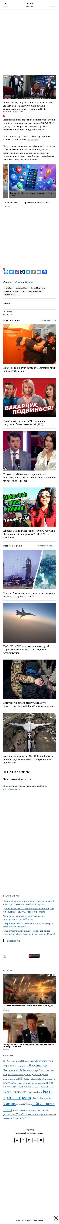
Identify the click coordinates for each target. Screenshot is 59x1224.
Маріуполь (21, 1083)
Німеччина (7, 1087)
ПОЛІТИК (33, 139)
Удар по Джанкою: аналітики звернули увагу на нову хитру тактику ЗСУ (29, 594)
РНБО (35, 1092)
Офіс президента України (37, 1087)
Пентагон (50, 1087)
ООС (25, 1087)
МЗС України (9, 1083)
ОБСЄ (15, 1087)
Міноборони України (35, 1083)
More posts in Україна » (47, 546)
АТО (21, 1061)
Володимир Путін (34, 1070)
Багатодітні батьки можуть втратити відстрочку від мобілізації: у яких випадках (29, 704)
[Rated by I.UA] (9, 957)
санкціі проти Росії (16, 1118)
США (40, 1098)
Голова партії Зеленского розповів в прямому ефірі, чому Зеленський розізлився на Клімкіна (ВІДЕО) (29, 477)
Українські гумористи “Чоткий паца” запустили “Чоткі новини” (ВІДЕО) (24, 422)
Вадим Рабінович (11, 291)
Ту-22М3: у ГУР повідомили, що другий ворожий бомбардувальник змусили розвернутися (26, 649)
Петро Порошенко (14, 1092)
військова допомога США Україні (24, 1110)
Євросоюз (11, 1061)
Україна (29, 281)
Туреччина (47, 1098)
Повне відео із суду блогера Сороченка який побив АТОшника (29, 369)
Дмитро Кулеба (17, 1075)
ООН (20, 1086)
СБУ (34, 1098)
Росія (39, 1092)
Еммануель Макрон (10, 1079)
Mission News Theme (24, 1220)
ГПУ (23, 291)
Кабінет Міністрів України (34, 1079)
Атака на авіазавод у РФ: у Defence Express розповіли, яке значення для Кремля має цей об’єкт (28, 759)
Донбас (44, 1074)
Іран (17, 1061)
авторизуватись (11, 789)
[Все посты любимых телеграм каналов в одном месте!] (32, 177)
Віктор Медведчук (38, 288)
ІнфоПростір (13, 940)
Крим (49, 1079)
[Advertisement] (29, 41)
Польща (29, 1092)
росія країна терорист (37, 1114)
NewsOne (8, 288)
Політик (29, 3)
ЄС (4, 1061)
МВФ (53, 1079)
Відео (17, 281)
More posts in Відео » (48, 320)
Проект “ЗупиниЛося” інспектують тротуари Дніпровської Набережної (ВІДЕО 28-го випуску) (29, 534)
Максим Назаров (35, 291)
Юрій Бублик (9, 294)
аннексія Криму (24, 1104)
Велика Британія (30, 1061)
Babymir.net (38, 1220)
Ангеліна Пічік (21, 288)
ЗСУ (20, 1078)
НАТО (49, 1083)
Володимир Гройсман (20, 1066)
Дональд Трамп (32, 1074)
